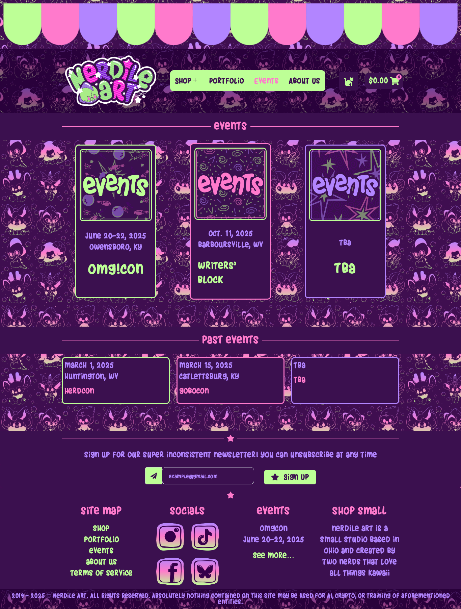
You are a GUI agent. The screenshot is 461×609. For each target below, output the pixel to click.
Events (266, 81)
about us (101, 562)
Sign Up (295, 477)
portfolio (101, 539)
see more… (273, 555)
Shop (183, 81)
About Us (304, 81)
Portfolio (226, 81)
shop (101, 528)
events (101, 551)
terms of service (102, 573)
